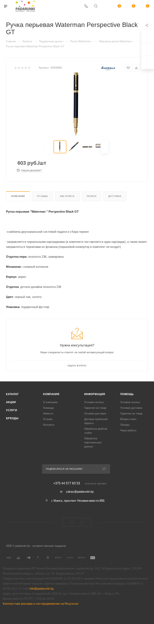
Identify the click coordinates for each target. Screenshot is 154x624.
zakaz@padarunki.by (80, 491)
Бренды (12, 418)
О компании (50, 402)
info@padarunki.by (41, 588)
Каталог (12, 394)
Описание (18, 196)
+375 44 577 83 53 (66, 483)
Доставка (114, 196)
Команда (48, 407)
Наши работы (128, 430)
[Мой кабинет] (105, 6)
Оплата (91, 196)
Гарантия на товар (95, 407)
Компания (51, 394)
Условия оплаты (94, 402)
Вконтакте (67, 522)
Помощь (127, 394)
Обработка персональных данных (93, 442)
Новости (48, 413)
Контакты (48, 424)
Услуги (11, 410)
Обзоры (125, 424)
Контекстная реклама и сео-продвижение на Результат (40, 603)
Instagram (87, 522)
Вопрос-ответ (128, 419)
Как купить (67, 196)
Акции (11, 402)
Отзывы (42, 196)
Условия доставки (95, 413)
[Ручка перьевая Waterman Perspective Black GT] (77, 104)
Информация (94, 394)
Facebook (77, 522)
